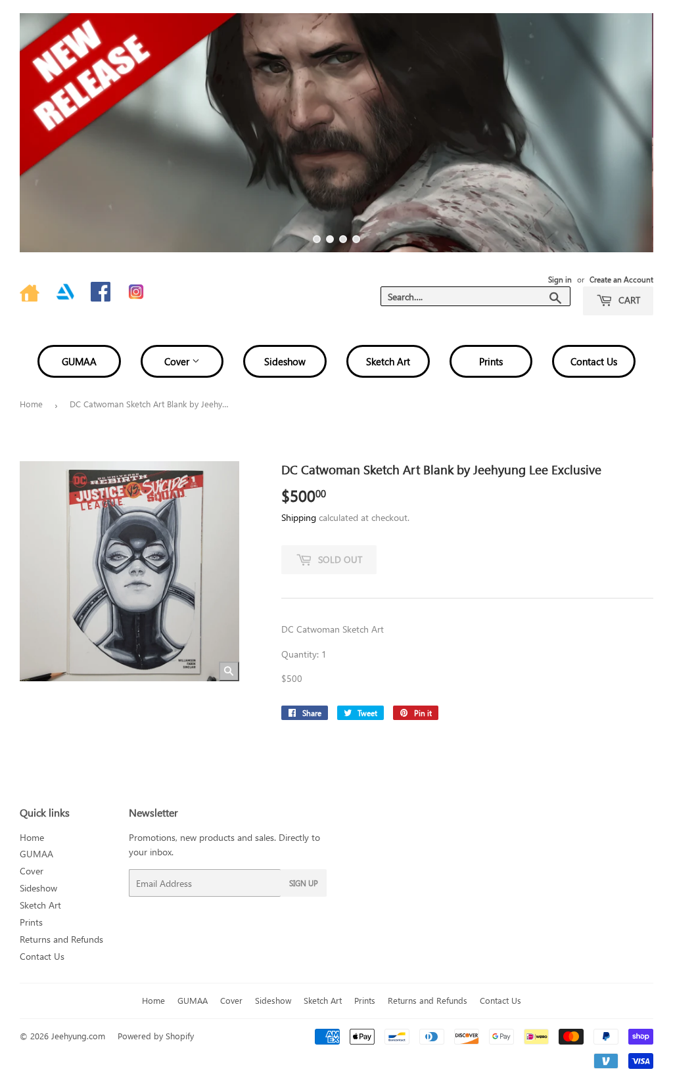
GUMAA (79, 361)
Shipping (298, 517)
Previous (41, 132)
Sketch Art (388, 361)
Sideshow (285, 361)
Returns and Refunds (61, 939)
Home (31, 403)
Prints (491, 361)
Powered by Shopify (156, 1035)
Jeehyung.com (78, 1035)
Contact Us (593, 361)
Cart (628, 300)
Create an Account (621, 279)
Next (632, 132)
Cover (178, 361)
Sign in (560, 279)
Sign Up (303, 883)
